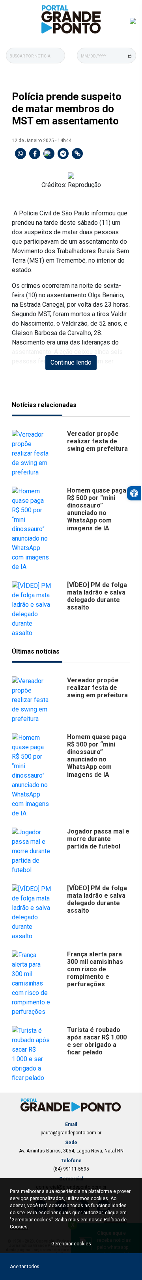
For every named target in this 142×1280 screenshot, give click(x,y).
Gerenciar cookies (71, 1244)
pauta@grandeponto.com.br (71, 1133)
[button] (134, 493)
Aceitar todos (24, 1266)
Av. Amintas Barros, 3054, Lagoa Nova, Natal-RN (71, 1151)
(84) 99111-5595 (71, 1169)
